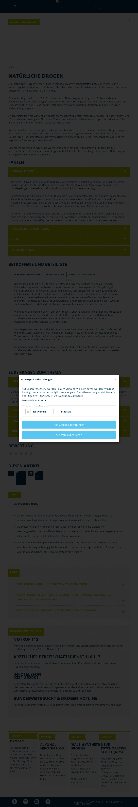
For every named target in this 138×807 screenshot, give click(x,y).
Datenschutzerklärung (70, 395)
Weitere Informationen (32, 400)
